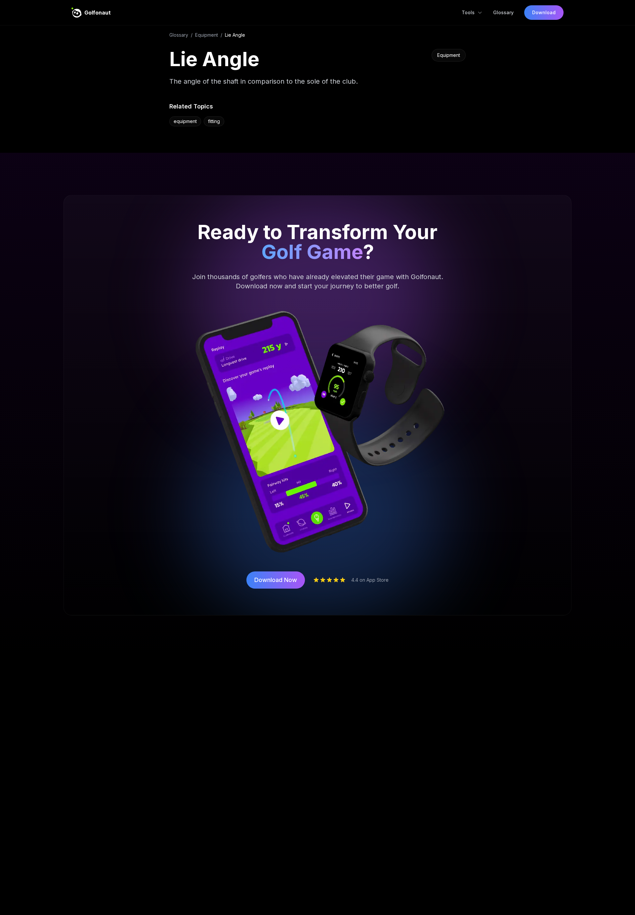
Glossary (503, 12)
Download (544, 12)
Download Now (275, 579)
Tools (468, 12)
